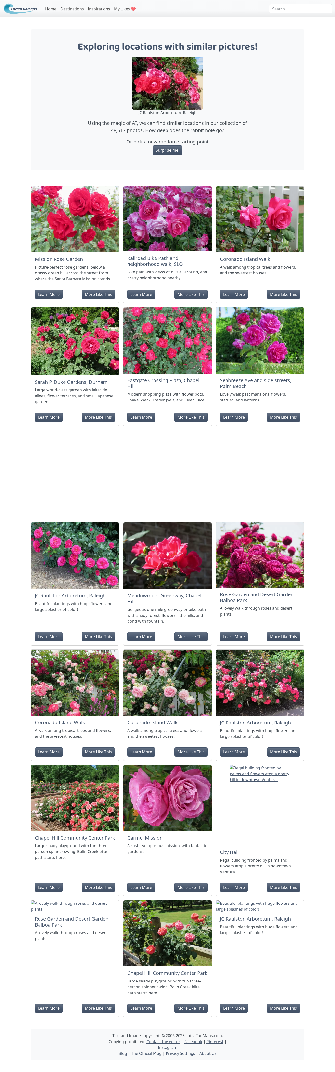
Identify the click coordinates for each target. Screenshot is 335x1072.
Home (50, 9)
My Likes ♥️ (125, 9)
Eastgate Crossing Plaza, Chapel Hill (163, 383)
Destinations (72, 9)
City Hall (229, 852)
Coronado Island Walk (245, 259)
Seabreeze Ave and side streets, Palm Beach (255, 383)
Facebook (193, 1041)
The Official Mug (146, 1053)
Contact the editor (163, 1041)
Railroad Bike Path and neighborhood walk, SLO (155, 261)
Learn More (49, 294)
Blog (123, 1053)
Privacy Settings (180, 1053)
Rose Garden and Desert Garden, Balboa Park (257, 597)
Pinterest (214, 1041)
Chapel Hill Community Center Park (75, 837)
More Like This (98, 294)
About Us (208, 1053)
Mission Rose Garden (59, 259)
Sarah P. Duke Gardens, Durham (71, 382)
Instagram (167, 1047)
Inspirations (99, 9)
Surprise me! (167, 150)
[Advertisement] (167, 472)
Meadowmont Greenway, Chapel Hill (164, 598)
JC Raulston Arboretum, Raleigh (70, 595)
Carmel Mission (145, 837)
